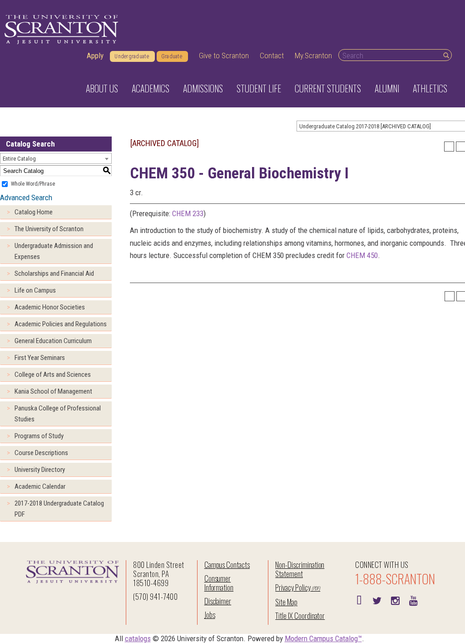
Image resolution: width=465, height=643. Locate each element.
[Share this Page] (449, 147)
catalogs (138, 638)
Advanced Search (26, 197)
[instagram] (395, 599)
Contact (272, 55)
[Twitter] (377, 599)
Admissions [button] (203, 88)
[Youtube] (413, 599)
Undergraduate (131, 56)
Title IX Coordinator (300, 615)
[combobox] (56, 158)
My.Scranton (313, 55)
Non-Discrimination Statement (299, 569)
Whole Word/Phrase (33, 184)
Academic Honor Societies (50, 307)
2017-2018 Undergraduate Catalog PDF (59, 508)
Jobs (209, 614)
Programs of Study (39, 436)
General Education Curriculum (53, 341)
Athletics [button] (430, 88)
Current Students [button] (328, 88)
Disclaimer (218, 601)
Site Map (286, 602)
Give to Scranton (224, 55)
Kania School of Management (53, 391)
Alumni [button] (387, 88)
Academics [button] (150, 88)
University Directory (40, 470)
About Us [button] (102, 88)
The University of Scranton (49, 229)
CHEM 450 (362, 255)
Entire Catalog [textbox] (19, 158)
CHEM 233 (187, 213)
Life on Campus (35, 290)
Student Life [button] (259, 88)
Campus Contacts (227, 564)
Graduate (171, 56)
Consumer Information (218, 582)
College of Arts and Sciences (53, 374)
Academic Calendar (40, 486)
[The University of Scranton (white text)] (61, 30)
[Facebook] (359, 599)
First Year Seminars (40, 358)
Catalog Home (34, 212)
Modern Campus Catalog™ (323, 638)
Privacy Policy (292, 587)
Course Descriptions (41, 453)
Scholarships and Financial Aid (54, 273)
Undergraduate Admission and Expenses (54, 251)
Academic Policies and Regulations (61, 324)
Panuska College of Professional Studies (58, 413)
